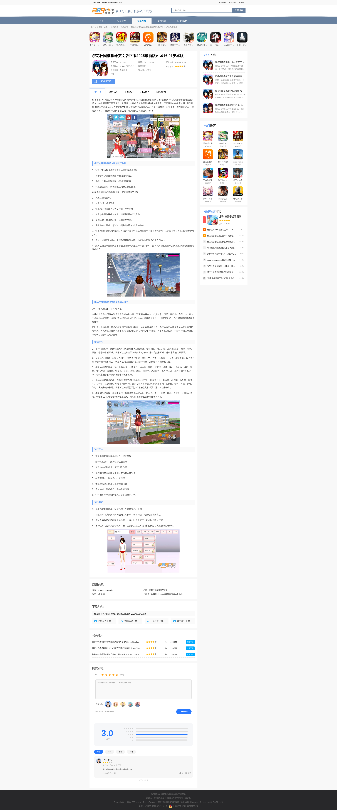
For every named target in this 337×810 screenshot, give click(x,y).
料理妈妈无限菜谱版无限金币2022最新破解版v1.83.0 (221, 248)
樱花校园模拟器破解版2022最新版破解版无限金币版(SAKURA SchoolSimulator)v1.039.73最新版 (221, 242)
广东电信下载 (157, 621)
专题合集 (162, 21)
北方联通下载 (183, 621)
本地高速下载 (104, 621)
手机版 (241, 2)
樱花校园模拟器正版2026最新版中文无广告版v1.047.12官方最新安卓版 (221, 236)
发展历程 (164, 794)
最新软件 (222, 2)
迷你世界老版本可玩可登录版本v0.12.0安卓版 (221, 254)
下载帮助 (182, 794)
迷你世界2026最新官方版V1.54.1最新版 (221, 230)
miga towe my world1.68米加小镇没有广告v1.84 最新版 (221, 260)
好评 (109, 752)
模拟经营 (124, 27)
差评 (131, 752)
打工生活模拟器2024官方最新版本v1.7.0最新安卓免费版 (221, 272)
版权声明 (173, 794)
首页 (101, 21)
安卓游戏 (141, 21)
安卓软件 (121, 21)
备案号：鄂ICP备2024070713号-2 (153, 806)
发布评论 (184, 711)
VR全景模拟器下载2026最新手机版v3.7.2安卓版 (221, 278)
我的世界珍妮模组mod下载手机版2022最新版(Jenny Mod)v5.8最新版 (221, 266)
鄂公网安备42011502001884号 (185, 806)
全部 (98, 752)
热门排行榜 (182, 21)
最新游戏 (232, 2)
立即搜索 (239, 10)
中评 (120, 752)
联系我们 (155, 794)
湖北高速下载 (131, 621)
